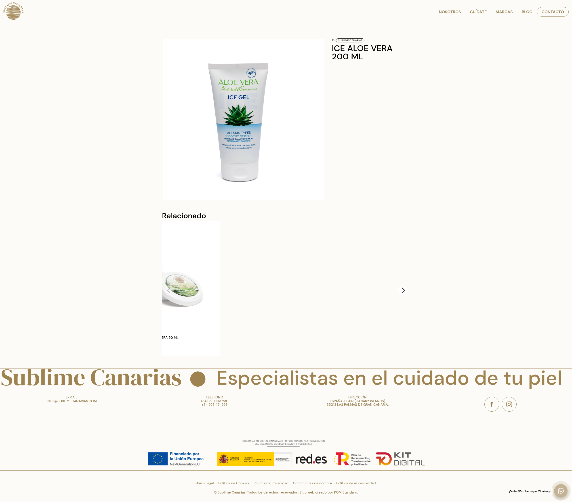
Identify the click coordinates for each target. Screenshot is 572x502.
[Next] (403, 290)
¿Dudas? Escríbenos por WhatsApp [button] (530, 491)
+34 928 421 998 (214, 404)
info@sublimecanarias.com (71, 401)
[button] (561, 491)
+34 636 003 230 (214, 401)
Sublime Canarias (350, 40)
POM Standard (345, 492)
